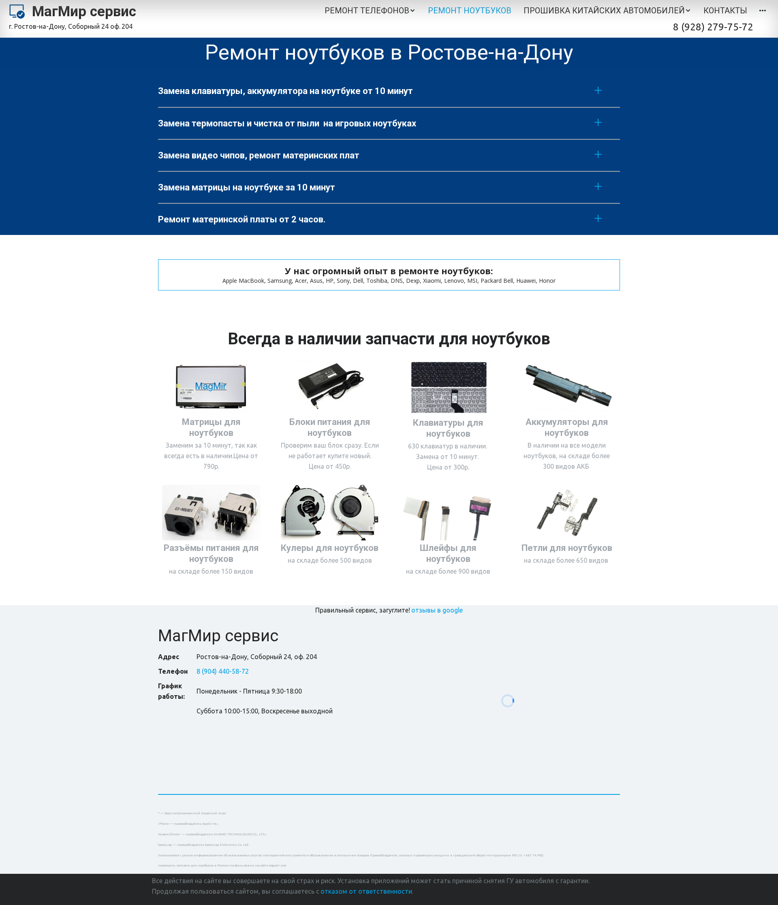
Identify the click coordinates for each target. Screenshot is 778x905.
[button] (370, 10)
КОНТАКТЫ (725, 10)
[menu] (459, 10)
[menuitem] (370, 10)
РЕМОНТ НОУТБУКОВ (469, 10)
